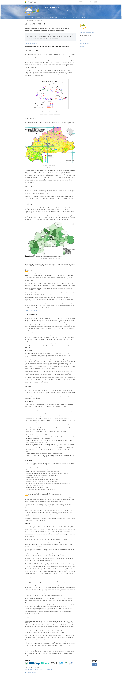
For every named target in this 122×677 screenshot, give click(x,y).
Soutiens (65, 17)
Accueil (26, 20)
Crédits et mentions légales (46, 669)
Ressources (75, 17)
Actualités (85, 17)
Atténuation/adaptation (52, 17)
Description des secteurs (33, 310)
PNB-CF (82, 46)
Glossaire (37, 669)
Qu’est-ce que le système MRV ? (87, 32)
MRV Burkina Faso (53, 7)
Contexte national (31, 43)
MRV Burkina (30, 17)
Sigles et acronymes (29, 669)
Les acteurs (83, 38)
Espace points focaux (31, 672)
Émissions (40, 17)
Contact (94, 664)
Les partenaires (83, 40)
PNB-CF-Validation (84, 43)
